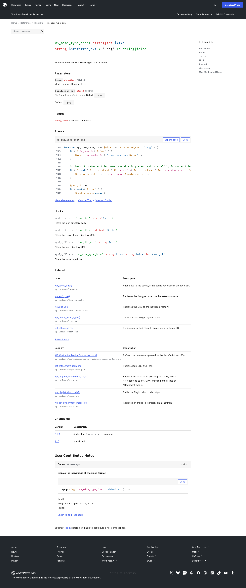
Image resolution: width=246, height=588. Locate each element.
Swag (151, 561)
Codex (61, 464)
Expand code (171, 140)
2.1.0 (57, 441)
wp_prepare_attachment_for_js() (71, 376)
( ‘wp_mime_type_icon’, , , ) (110, 254)
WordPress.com (200, 547)
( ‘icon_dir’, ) (84, 218)
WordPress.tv (109, 561)
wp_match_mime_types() (68, 317)
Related (203, 64)
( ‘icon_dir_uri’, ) (86, 242)
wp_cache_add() (63, 285)
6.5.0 (57, 434)
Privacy (14, 561)
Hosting (15, 556)
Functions (38, 23)
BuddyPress (199, 561)
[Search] (41, 31)
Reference (25, 23)
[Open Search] (215, 5)
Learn (104, 547)
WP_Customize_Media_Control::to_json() (76, 355)
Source (202, 56)
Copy (185, 140)
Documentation (109, 552)
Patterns (61, 561)
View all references (64, 200)
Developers (107, 556)
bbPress (197, 556)
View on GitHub (104, 200)
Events (150, 552)
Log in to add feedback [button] (70, 514)
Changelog (204, 68)
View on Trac (85, 200)
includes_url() (61, 306)
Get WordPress (232, 5)
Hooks (202, 60)
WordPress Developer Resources (27, 14)
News (14, 552)
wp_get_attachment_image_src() (71, 402)
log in (68, 527)
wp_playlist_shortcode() (67, 392)
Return (202, 52)
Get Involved (153, 547)
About (14, 547)
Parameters (204, 48)
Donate (151, 556)
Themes (60, 552)
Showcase (61, 547)
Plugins (60, 556)
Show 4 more (62, 339)
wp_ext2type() (62, 296)
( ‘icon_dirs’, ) (86, 230)
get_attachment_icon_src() (69, 365)
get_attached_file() (64, 328)
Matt (195, 552)
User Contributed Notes (210, 72)
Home (14, 23)
